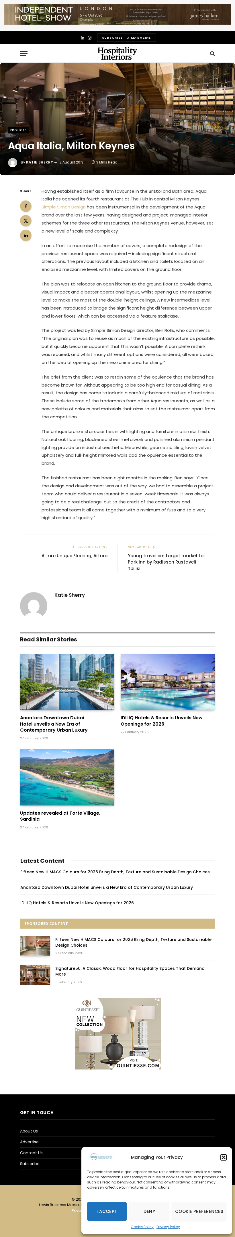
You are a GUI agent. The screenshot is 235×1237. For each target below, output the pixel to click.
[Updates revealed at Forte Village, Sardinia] (67, 777)
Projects (18, 130)
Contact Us (31, 1153)
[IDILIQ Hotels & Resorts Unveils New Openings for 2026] (168, 682)
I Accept (107, 1211)
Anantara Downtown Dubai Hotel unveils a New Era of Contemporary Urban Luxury (54, 724)
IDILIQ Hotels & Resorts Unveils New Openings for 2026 (162, 721)
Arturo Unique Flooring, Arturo (74, 556)
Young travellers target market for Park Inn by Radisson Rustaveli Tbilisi (166, 562)
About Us (29, 1131)
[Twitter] (26, 220)
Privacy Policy (168, 1226)
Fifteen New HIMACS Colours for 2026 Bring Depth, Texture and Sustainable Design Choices (115, 872)
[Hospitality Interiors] (117, 53)
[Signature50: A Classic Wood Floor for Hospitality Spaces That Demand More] (35, 975)
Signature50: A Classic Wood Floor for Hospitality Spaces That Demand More (130, 971)
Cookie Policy (142, 1226)
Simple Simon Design (64, 207)
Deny (149, 1211)
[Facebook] (26, 206)
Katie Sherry (39, 162)
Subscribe (30, 1164)
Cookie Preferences (199, 1211)
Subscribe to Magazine (126, 37)
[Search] (212, 53)
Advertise (29, 1142)
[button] (223, 1157)
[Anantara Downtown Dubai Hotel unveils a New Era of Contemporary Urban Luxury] (67, 682)
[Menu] (24, 53)
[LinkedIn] (26, 235)
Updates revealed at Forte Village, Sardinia (60, 816)
